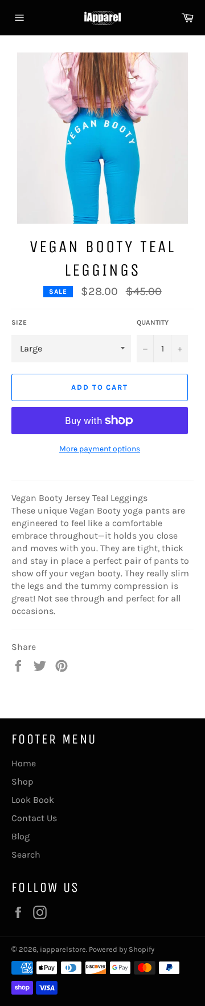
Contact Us (34, 818)
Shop (22, 781)
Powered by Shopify (121, 949)
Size (19, 322)
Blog (20, 836)
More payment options (99, 449)
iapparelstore (63, 949)
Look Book (32, 799)
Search (25, 854)
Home (23, 763)
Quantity (153, 322)
